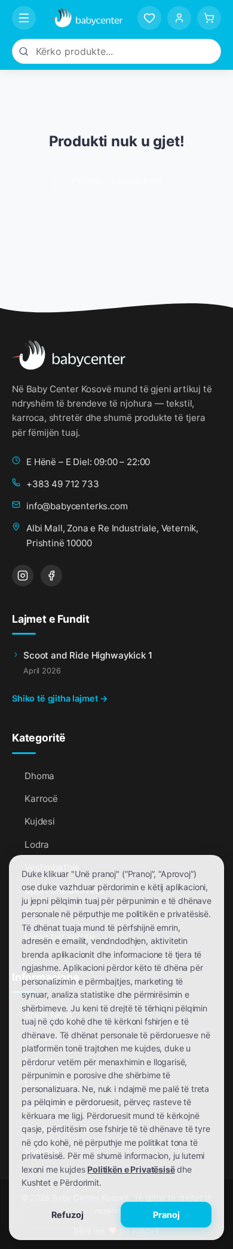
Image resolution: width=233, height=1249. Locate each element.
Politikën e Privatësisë (130, 1169)
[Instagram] (22, 575)
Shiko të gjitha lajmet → (60, 698)
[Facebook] (51, 575)
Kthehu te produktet (116, 181)
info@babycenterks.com (77, 506)
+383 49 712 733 (62, 484)
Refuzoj (67, 1215)
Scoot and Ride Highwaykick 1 (87, 655)
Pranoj (166, 1215)
